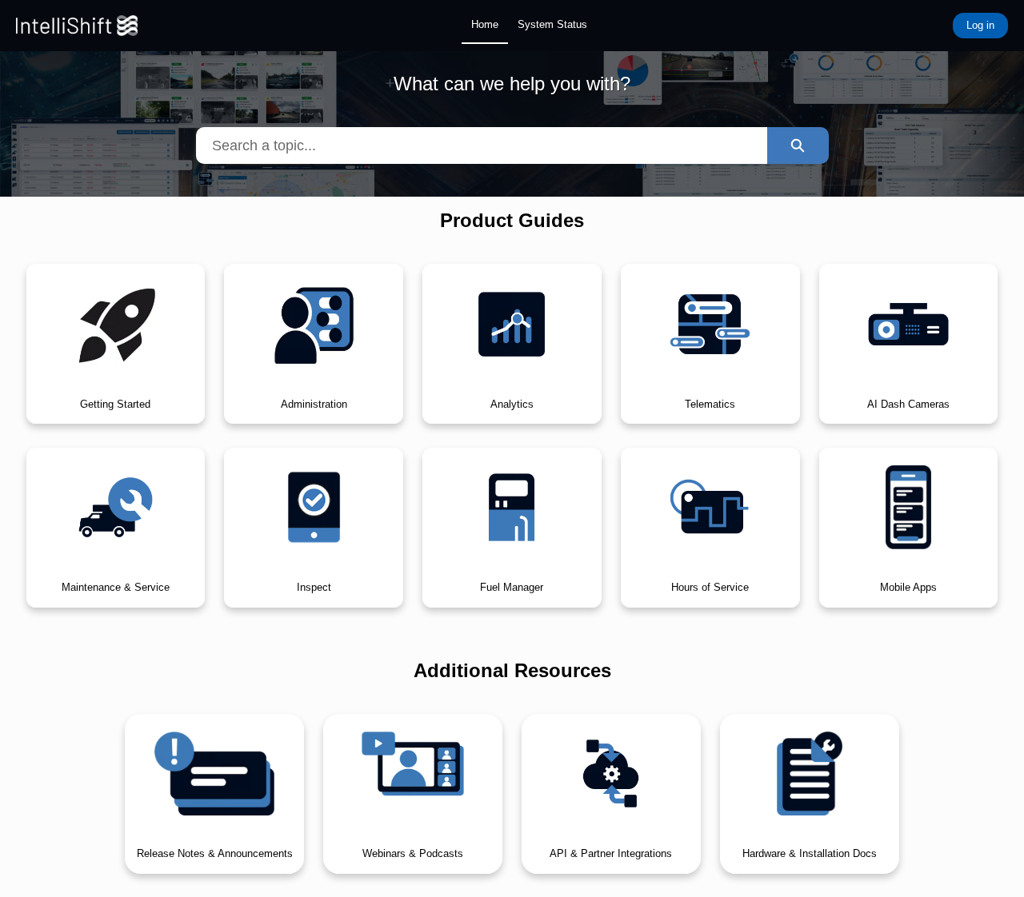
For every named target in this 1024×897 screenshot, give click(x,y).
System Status (552, 24)
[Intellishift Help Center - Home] (77, 25)
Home (484, 24)
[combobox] (481, 145)
